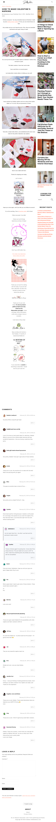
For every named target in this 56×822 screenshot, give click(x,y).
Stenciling (8, 6)
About (28, 812)
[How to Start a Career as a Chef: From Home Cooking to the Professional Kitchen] (46, 45)
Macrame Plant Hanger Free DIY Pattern (45, 185)
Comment (5, 759)
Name (3, 778)
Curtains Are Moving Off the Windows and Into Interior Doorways (45, 161)
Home (3, 6)
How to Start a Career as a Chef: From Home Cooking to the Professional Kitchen (45, 61)
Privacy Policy (28, 814)
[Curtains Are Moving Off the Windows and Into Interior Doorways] (46, 147)
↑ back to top (28, 804)
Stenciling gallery (23, 211)
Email (3, 783)
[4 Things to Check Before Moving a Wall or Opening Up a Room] (46, 14)
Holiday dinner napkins (13, 21)
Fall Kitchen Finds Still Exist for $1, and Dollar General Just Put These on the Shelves (45, 128)
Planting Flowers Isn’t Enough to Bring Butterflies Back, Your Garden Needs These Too (45, 95)
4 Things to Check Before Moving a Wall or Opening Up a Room (46, 28)
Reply (33, 423)
